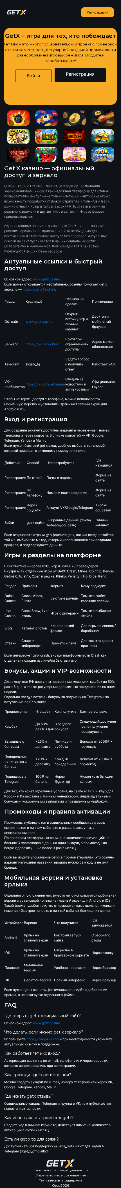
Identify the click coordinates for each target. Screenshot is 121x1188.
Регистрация (97, 12)
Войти (33, 76)
